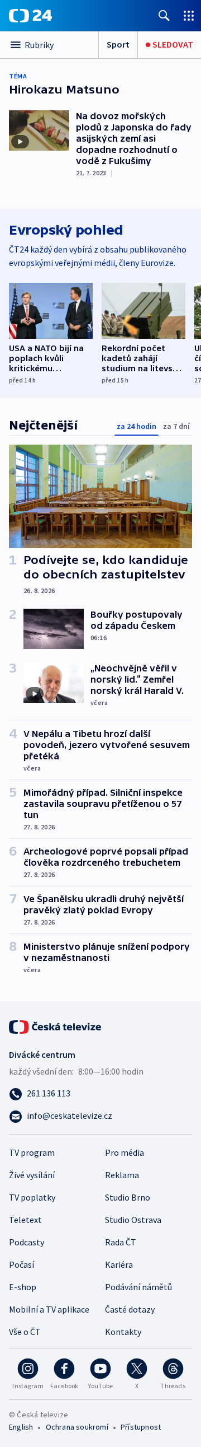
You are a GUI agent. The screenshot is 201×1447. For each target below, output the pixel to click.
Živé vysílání (32, 1174)
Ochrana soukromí (77, 1427)
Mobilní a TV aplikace (49, 1309)
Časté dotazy (130, 1309)
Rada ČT (120, 1242)
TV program (32, 1152)
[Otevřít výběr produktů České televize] (188, 15)
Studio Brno (127, 1197)
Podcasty (26, 1242)
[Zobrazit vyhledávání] (164, 15)
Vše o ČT (25, 1331)
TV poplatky (32, 1197)
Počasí (21, 1264)
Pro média (124, 1152)
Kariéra (119, 1264)
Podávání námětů (138, 1286)
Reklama (122, 1174)
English (21, 1427)
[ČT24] (30, 15)
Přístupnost (141, 1427)
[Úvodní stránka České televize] (56, 1026)
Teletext (25, 1219)
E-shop (22, 1286)
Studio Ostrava (133, 1219)
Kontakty (123, 1331)
